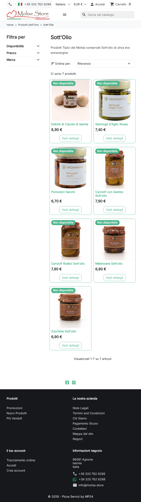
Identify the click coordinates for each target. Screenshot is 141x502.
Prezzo (11, 53)
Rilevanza (104, 63)
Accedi (11, 465)
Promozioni (14, 408)
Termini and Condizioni (89, 413)
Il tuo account (16, 450)
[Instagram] (74, 382)
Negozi (78, 439)
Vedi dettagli (70, 138)
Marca (11, 60)
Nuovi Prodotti (17, 413)
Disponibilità (15, 46)
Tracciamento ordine (21, 460)
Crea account (16, 470)
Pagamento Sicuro (85, 423)
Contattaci (80, 428)
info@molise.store (91, 485)
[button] (97, 4)
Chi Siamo (80, 418)
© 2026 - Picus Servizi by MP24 (70, 496)
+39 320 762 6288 (92, 474)
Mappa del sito (83, 434)
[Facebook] (67, 382)
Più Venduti (14, 418)
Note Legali (80, 408)
